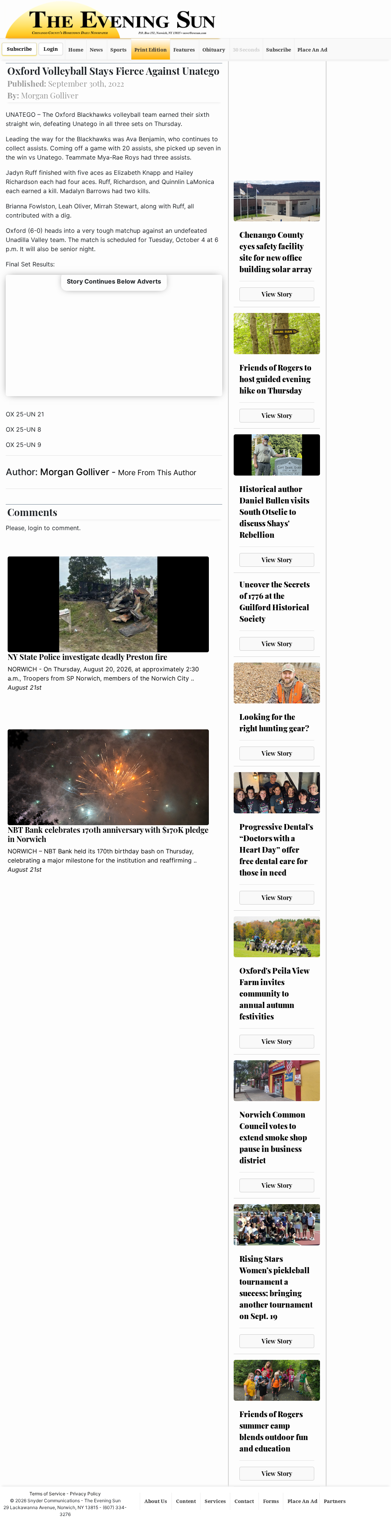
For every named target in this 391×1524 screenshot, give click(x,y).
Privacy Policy (85, 1494)
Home (75, 50)
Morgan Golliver (75, 471)
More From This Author (157, 472)
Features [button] (184, 50)
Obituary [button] (213, 50)
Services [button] (216, 1501)
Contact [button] (244, 1501)
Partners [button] (335, 1501)
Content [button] (186, 1501)
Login (51, 49)
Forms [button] (271, 1501)
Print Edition (150, 50)
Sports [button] (118, 50)
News (96, 50)
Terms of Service (47, 1494)
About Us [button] (156, 1501)
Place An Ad (312, 50)
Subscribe (19, 49)
